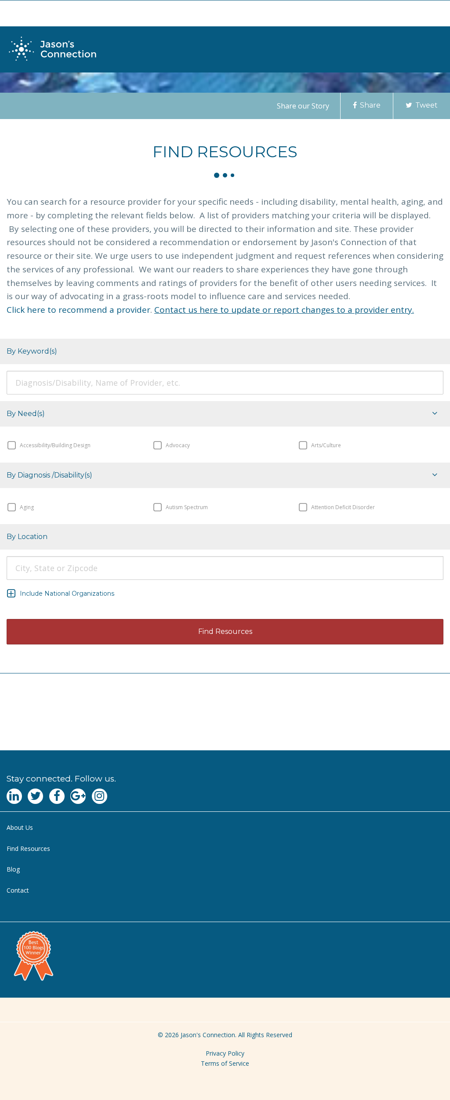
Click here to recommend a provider (78, 309)
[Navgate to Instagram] (99, 796)
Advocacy (177, 445)
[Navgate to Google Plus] (78, 796)
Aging (26, 506)
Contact (18, 890)
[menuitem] (225, 827)
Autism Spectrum (186, 506)
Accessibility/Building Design (54, 445)
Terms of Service (225, 1063)
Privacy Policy (225, 1053)
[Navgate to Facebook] (57, 796)
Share (369, 105)
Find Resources (28, 848)
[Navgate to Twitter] (35, 796)
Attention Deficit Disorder (342, 506)
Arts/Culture (325, 445)
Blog (13, 869)
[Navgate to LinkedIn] (14, 796)
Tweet (426, 105)
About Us (20, 827)
